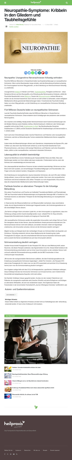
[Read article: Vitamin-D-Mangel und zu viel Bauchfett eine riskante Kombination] (7, 382)
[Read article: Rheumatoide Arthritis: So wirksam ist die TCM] (7, 396)
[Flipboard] (42, 72)
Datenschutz (27, 450)
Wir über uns (37, 450)
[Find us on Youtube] (13, 454)
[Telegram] (36, 72)
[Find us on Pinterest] (10, 454)
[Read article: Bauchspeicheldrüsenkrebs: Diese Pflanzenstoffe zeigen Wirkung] (7, 375)
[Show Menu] (5, 2)
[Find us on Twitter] (7, 454)
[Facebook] (25, 72)
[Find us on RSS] (16, 454)
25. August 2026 (10, 362)
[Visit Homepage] (36, 2)
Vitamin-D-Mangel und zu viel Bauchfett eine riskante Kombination (30, 381)
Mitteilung (28, 96)
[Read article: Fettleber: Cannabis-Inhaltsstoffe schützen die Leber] (7, 369)
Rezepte (45, 450)
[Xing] (39, 72)
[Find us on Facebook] (4, 454)
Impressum (18, 450)
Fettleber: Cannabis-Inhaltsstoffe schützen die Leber (26, 367)
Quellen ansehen (14, 27)
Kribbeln (17, 92)
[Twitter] (29, 72)
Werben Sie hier (8, 450)
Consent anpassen (55, 450)
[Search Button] (67, 2)
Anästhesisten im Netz (31, 126)
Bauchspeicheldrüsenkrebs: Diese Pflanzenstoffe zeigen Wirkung (30, 374)
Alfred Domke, (20, 24)
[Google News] (46, 72)
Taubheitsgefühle (40, 92)
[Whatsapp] (32, 72)
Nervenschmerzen (44, 96)
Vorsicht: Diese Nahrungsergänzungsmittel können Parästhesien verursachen (26, 360)
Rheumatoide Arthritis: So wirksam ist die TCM (25, 394)
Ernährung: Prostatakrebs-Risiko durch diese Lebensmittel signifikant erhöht (33, 388)
